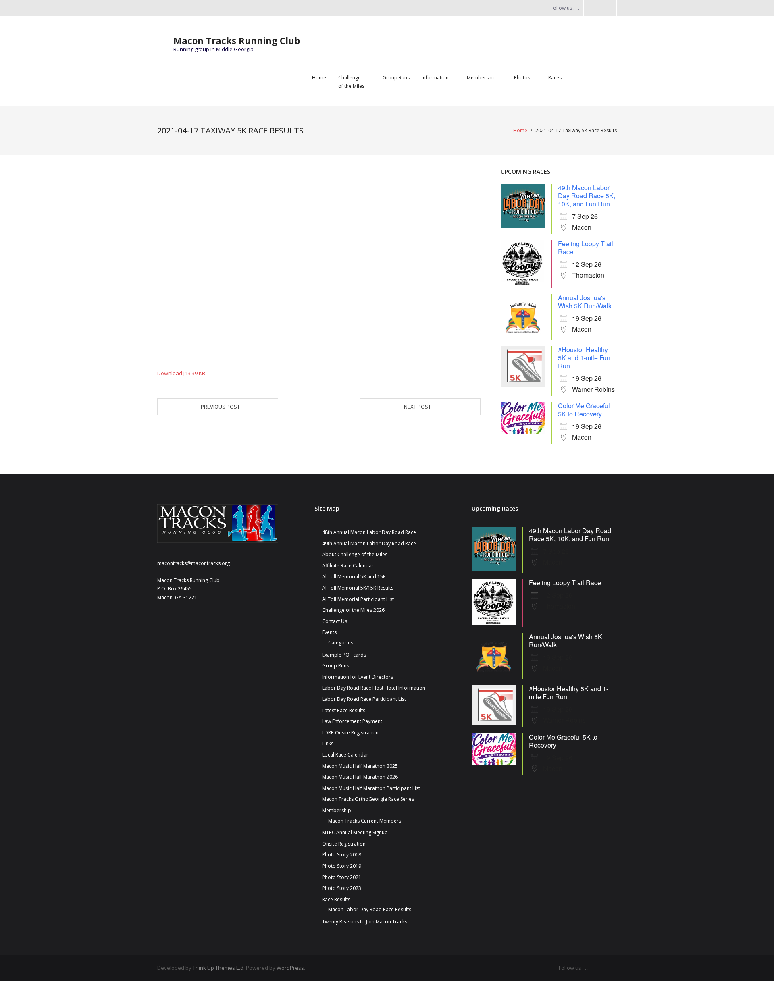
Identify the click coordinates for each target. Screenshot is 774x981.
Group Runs (335, 665)
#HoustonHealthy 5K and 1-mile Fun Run (584, 357)
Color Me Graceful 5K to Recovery (584, 409)
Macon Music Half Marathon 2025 (360, 766)
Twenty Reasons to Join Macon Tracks (364, 921)
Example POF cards (344, 654)
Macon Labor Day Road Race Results (369, 909)
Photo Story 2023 (341, 888)
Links (327, 743)
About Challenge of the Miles (354, 554)
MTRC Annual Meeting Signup (355, 832)
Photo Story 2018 (341, 854)
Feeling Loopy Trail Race (585, 247)
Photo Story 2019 (341, 866)
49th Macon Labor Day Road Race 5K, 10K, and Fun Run (586, 195)
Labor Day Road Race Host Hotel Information (373, 687)
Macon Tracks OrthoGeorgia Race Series (368, 799)
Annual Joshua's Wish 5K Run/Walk (585, 301)
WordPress (290, 967)
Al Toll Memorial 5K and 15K (354, 576)
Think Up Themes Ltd (218, 967)
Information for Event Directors (357, 676)
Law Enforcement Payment (352, 721)
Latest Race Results (343, 710)
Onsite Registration (344, 843)
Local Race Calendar (345, 754)
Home (520, 130)
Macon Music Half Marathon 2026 (360, 776)
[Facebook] (582, 78)
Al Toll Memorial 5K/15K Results (357, 587)
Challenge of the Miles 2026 (353, 610)
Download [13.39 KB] (182, 373)
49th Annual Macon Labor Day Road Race (369, 543)
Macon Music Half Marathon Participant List (371, 788)
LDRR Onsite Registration (350, 732)
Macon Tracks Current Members (364, 820)
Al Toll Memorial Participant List (358, 599)
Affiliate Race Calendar (348, 565)
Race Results (336, 899)
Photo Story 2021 (341, 877)
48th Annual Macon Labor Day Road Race (369, 532)
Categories (340, 642)
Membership (336, 810)
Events (329, 632)
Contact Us (334, 621)
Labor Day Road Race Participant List (364, 699)
